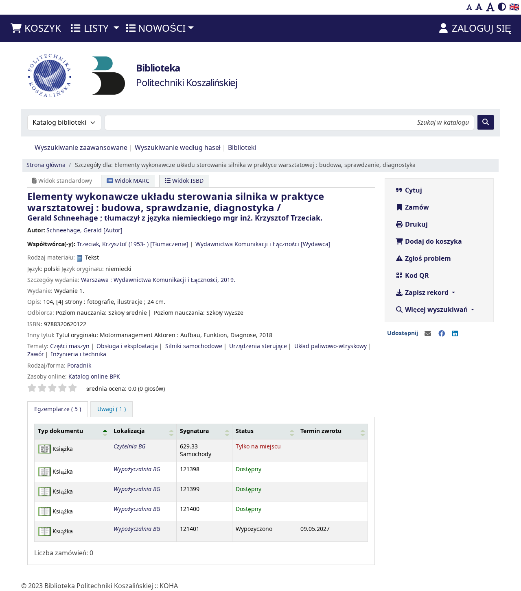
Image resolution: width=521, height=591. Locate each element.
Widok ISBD (187, 181)
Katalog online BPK (94, 376)
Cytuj (412, 190)
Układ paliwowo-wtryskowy (330, 346)
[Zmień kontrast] (502, 7)
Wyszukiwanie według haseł (178, 148)
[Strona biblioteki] (108, 75)
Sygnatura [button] (194, 431)
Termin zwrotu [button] (320, 431)
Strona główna (46, 165)
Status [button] (245, 431)
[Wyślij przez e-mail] (428, 333)
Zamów (416, 207)
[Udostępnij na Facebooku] (442, 333)
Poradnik (79, 366)
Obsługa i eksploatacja (127, 346)
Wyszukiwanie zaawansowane (81, 148)
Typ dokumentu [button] (60, 431)
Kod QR (416, 276)
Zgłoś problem (427, 259)
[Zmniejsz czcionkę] (469, 7)
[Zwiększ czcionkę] (490, 7)
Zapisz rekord (426, 293)
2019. (228, 280)
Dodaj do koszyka (432, 242)
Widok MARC (131, 181)
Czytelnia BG (129, 446)
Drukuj (415, 224)
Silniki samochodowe (193, 346)
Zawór (35, 354)
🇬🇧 (514, 7)
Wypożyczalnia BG (137, 469)
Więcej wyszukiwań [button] (436, 310)
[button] (35, 28)
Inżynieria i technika (78, 354)
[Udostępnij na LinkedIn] (455, 333)
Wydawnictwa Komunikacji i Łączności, (166, 280)
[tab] (111, 409)
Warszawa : (96, 280)
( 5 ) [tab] (57, 409)
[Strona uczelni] (49, 75)
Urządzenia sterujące (258, 346)
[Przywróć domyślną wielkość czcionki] (479, 7)
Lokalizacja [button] (129, 431)
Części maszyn (70, 346)
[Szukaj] (485, 122)
